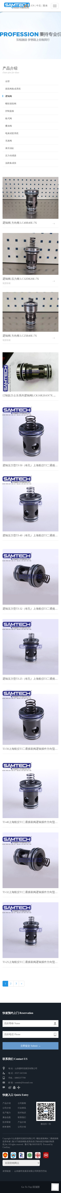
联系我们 (22, 1117)
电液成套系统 (11, 133)
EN (32, 5)
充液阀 (8, 140)
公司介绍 (7, 1108)
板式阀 (8, 118)
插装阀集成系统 (13, 88)
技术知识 (22, 1112)
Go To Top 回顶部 (30, 1187)
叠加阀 (8, 126)
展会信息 (7, 1117)
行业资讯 (22, 1108)
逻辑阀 (8, 96)
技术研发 (7, 1122)
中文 (38, 5)
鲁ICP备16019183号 (33, 1144)
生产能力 (7, 1112)
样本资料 (7, 1127)
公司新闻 (22, 1103)
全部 (7, 81)
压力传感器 (10, 155)
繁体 (45, 5)
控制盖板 (9, 111)
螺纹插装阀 (10, 103)
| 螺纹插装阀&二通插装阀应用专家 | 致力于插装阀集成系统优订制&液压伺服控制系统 (30, 1141)
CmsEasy (6, 1147)
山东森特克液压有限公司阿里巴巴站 (30, 1171)
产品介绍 (7, 1103)
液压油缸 (9, 148)
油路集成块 (10, 163)
